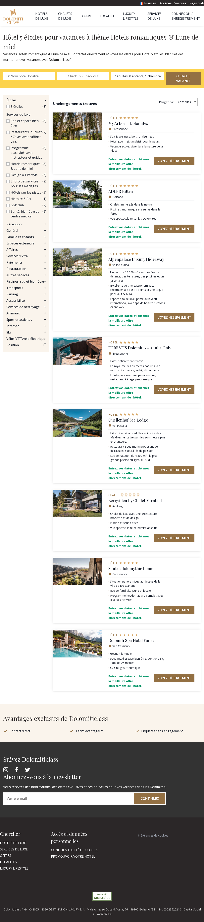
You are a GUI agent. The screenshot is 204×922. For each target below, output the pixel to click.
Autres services (26, 275)
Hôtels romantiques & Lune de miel (25, 166)
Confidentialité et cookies (74, 850)
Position (25, 345)
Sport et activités (26, 319)
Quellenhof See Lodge (128, 420)
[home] (14, 16)
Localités (108, 16)
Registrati (196, 3)
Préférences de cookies (153, 835)
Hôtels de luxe (13, 843)
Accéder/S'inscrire (173, 3)
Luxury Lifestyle (14, 868)
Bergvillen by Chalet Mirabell (135, 500)
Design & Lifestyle (24, 175)
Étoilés (26, 100)
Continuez (150, 798)
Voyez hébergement (174, 161)
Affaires (26, 249)
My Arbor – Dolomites (128, 123)
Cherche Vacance (183, 78)
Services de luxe (26, 114)
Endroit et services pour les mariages (24, 183)
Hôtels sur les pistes (26, 192)
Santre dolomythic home (130, 568)
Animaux (26, 313)
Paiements (26, 262)
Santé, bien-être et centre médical (25, 213)
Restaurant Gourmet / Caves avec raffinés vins (26, 137)
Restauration (26, 269)
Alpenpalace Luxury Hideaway (136, 259)
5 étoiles (17, 106)
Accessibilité (26, 300)
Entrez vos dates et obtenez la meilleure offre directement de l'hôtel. (128, 164)
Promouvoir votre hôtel (73, 856)
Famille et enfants (26, 237)
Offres (87, 16)
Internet (26, 326)
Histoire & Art (21, 199)
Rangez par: (167, 102)
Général (26, 230)
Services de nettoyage (26, 307)
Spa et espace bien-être (25, 123)
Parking (26, 294)
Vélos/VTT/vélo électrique (26, 338)
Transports (26, 288)
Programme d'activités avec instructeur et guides (26, 153)
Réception (26, 224)
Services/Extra (26, 256)
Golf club (17, 205)
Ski (26, 332)
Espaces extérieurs (26, 243)
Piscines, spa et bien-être (26, 281)
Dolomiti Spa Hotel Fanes (131, 640)
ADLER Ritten (120, 191)
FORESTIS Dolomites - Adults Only (139, 347)
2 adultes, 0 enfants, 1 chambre (137, 76)
